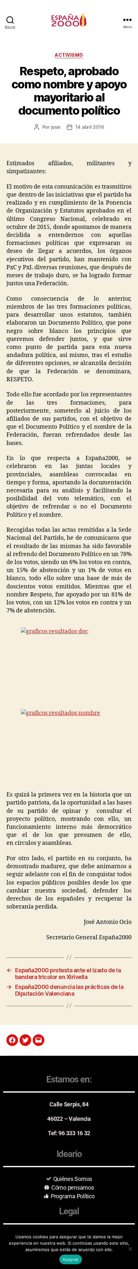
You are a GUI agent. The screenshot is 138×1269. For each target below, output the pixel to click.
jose (55, 127)
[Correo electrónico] (38, 1040)
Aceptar (71, 1259)
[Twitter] (25, 1040)
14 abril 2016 (89, 127)
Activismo (69, 55)
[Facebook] (12, 1040)
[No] (130, 1249)
